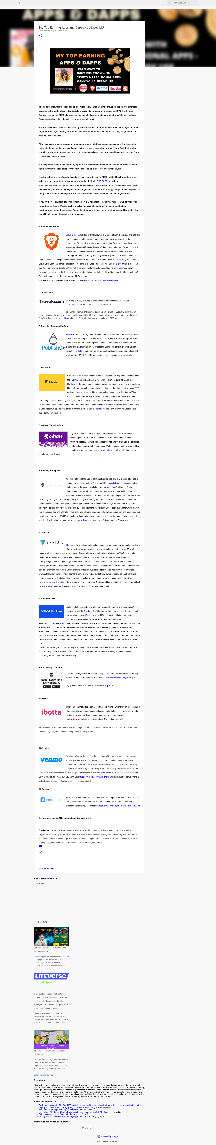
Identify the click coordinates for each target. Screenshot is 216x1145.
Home (41, 883)
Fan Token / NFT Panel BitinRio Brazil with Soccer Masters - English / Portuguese (75, 1112)
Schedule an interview (44, 1075)
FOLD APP (75, 380)
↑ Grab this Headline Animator (89, 1129)
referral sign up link (50, 582)
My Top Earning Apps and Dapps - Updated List (60, 1110)
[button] (40, 35)
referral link (81, 520)
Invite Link (63, 318)
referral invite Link (111, 450)
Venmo (130, 756)
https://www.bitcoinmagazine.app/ (120, 677)
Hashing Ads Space (112, 483)
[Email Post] (40, 847)
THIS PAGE (102, 181)
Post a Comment (46, 868)
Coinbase (88, 611)
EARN (63, 623)
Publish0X (71, 334)
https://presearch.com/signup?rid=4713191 (118, 806)
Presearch (70, 797)
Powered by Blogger (109, 1136)
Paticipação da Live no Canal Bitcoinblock (58, 1114)
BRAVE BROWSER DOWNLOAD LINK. (101, 280)
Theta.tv (69, 545)
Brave (68, 235)
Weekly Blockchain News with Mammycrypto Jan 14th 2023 (66, 1116)
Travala (125, 301)
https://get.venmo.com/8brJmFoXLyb (94, 777)
